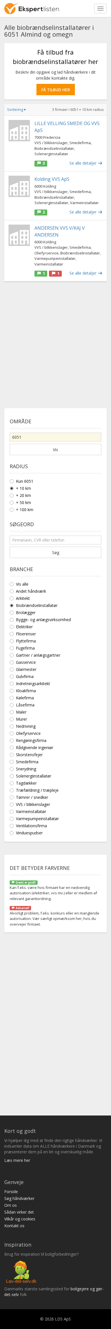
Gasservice (26, 662)
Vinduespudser (29, 832)
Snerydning (26, 769)
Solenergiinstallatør (33, 776)
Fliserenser (26, 633)
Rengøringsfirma (31, 740)
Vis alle (22, 584)
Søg (55, 552)
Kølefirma (25, 697)
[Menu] (100, 8)
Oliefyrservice (28, 733)
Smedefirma (27, 761)
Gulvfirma (25, 676)
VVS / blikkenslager (33, 804)
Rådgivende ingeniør (34, 747)
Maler (21, 712)
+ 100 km (24, 509)
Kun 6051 (24, 481)
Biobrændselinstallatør (36, 605)
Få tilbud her (55, 89)
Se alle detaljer (83, 163)
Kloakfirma (26, 690)
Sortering (16, 109)
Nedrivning (26, 726)
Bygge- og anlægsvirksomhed (43, 619)
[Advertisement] (55, 342)
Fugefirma (25, 648)
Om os (10, 1205)
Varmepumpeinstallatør (37, 818)
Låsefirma (25, 705)
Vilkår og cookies (19, 1219)
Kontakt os (14, 1225)
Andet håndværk (31, 591)
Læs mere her (17, 1160)
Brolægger (26, 612)
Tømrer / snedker (32, 797)
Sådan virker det (19, 1212)
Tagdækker (26, 783)
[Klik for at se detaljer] (19, 130)
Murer (21, 719)
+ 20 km (23, 495)
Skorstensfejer (29, 754)
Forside (11, 1191)
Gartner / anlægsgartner (38, 655)
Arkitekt (23, 598)
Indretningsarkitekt (33, 683)
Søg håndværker (19, 1198)
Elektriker (24, 626)
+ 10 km (23, 488)
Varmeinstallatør (31, 811)
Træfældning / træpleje (37, 790)
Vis (55, 449)
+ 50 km (23, 502)
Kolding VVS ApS (51, 179)
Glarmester (26, 669)
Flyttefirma (26, 641)
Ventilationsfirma (31, 825)
